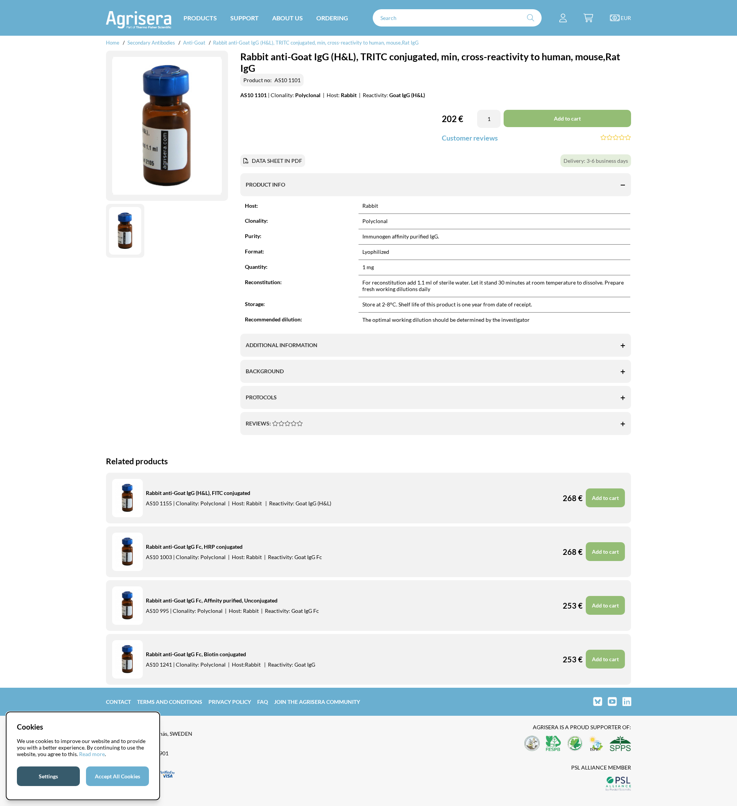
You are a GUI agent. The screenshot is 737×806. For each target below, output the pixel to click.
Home (112, 43)
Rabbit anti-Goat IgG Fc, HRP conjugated (194, 546)
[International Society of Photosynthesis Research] (596, 744)
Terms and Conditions (169, 701)
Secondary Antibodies (151, 43)
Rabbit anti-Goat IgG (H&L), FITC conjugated (198, 493)
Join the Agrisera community (317, 701)
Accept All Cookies (117, 776)
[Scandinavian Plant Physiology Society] (620, 744)
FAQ (262, 701)
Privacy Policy (229, 701)
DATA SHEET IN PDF (277, 160)
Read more (92, 754)
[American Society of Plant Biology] (532, 744)
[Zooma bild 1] (167, 126)
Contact (118, 701)
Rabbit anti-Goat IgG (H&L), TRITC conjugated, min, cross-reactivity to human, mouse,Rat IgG (316, 43)
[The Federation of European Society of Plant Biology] (553, 744)
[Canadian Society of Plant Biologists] (575, 744)
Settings (48, 776)
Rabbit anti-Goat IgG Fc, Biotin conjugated (196, 654)
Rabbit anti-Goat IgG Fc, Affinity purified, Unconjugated (212, 600)
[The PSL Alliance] (618, 784)
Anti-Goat (194, 43)
